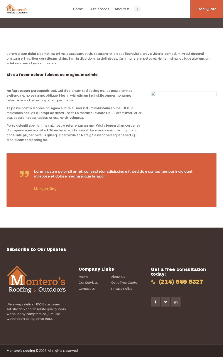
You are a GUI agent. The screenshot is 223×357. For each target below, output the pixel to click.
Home (83, 277)
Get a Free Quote (124, 283)
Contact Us (87, 289)
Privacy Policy (121, 289)
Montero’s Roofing (21, 351)
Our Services (88, 283)
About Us (118, 277)
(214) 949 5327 (181, 282)
